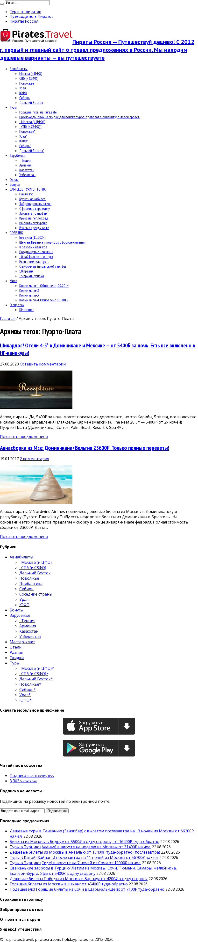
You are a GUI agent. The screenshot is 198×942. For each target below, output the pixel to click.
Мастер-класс (22, 641)
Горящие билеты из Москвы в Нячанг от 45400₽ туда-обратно (69, 884)
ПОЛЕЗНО (16, 232)
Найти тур (26, 194)
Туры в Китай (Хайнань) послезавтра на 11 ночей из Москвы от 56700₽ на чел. (84, 857)
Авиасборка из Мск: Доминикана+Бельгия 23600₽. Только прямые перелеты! (84, 447)
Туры (13, 107)
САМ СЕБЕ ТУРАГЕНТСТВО (28, 189)
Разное (16, 652)
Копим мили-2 (29, 290)
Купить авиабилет (32, 198)
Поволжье (26, 83)
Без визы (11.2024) (32, 237)
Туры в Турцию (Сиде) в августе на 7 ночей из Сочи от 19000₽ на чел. (75, 862)
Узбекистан (27, 174)
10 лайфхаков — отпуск (36, 256)
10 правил (26, 271)
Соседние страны (35, 594)
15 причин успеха (31, 275)
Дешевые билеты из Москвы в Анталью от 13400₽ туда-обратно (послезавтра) (85, 852)
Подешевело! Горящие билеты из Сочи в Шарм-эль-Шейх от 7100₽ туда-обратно (87, 889)
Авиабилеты (19, 68)
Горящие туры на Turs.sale (38, 112)
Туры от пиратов (25, 11)
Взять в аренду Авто (34, 227)
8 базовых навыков (33, 247)
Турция (25, 160)
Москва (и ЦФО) (30, 73)
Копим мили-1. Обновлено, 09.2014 (44, 285)
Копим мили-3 (29, 295)
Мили (13, 280)
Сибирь (24, 97)
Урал (22, 88)
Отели (14, 179)
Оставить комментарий (43, 364)
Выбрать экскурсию (33, 222)
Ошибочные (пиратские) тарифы (42, 266)
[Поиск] (2, 4)
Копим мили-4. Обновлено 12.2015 (43, 300)
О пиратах (17, 304)
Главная (7, 318)
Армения (25, 165)
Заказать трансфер (33, 213)
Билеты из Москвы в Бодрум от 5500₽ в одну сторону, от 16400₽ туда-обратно (84, 841)
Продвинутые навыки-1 (36, 251)
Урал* (23, 136)
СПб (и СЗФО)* (30, 126)
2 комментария (34, 458)
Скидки (17, 657)
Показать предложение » (24, 436)
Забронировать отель (35, 203)
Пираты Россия (24, 21)
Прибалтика (30, 583)
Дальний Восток (31, 102)
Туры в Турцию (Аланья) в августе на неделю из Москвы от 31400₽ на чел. (80, 846)
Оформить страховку (34, 208)
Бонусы (15, 184)
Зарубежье (17, 155)
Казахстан (26, 169)
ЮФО (23, 92)
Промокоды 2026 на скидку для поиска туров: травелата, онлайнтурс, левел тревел (79, 116)
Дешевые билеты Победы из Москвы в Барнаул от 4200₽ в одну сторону (79, 878)
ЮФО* (23, 141)
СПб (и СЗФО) (28, 78)
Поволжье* (27, 131)
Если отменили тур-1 (34, 261)
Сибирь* (25, 145)
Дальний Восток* (31, 150)
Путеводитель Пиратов (32, 16)
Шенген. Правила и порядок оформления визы (52, 242)
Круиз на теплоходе (34, 218)
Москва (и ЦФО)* (32, 121)
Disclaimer (26, 309)
